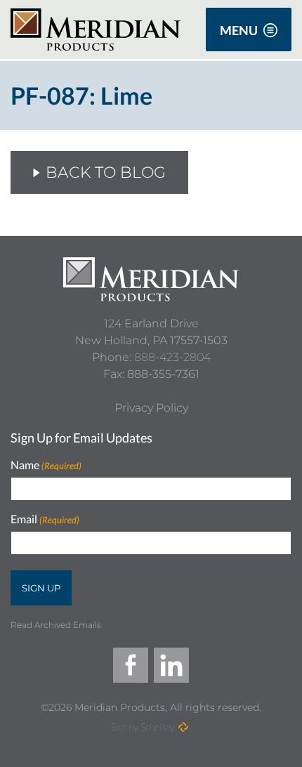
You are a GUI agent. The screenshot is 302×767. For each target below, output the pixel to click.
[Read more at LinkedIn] (171, 665)
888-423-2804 (172, 357)
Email (45, 519)
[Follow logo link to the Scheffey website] (183, 727)
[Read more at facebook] (130, 665)
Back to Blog (106, 172)
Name (46, 465)
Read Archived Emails (56, 625)
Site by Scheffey (143, 727)
